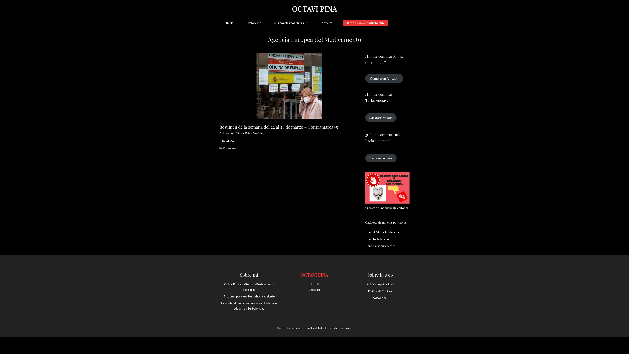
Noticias (327, 23)
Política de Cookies (380, 291)
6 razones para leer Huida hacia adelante (249, 296)
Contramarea (230, 148)
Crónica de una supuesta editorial (386, 208)
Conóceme (254, 23)
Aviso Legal (380, 298)
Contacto (314, 289)
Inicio (230, 23)
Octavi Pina (314, 8)
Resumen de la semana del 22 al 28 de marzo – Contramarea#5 (278, 127)
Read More (229, 141)
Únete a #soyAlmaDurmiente (365, 23)
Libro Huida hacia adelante (382, 232)
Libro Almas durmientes (380, 246)
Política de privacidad (380, 284)
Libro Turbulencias (377, 239)
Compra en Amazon (384, 78)
